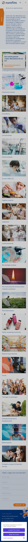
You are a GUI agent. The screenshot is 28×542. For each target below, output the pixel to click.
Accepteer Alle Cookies (14, 530)
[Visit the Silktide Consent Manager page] (24, 538)
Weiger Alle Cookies (14, 534)
